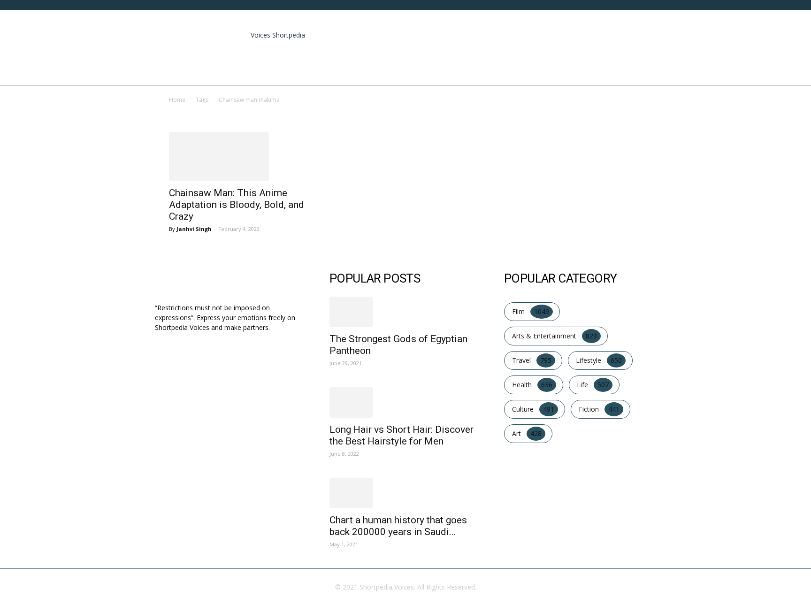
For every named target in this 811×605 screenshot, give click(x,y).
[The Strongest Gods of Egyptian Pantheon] (405, 312)
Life (603, 65)
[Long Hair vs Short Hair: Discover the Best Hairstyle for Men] (405, 402)
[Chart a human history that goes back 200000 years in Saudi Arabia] (405, 493)
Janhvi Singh (194, 228)
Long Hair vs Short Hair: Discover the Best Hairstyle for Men (401, 435)
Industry (484, 65)
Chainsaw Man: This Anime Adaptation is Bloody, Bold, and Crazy (236, 204)
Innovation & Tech (548, 65)
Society (636, 65)
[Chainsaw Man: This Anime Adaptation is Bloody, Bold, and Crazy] (240, 156)
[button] (645, 29)
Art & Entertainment (415, 65)
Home (351, 65)
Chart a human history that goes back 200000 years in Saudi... (398, 525)
